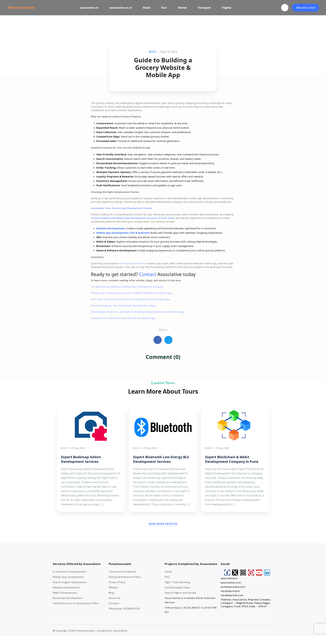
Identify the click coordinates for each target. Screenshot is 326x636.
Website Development (110, 228)
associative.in (89, 8)
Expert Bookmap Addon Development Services (81, 459)
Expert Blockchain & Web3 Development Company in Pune (231, 459)
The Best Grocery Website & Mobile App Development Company (127, 286)
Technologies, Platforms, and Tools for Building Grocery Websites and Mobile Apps (138, 311)
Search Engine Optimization (70, 582)
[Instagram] (243, 572)
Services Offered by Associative (77, 564)
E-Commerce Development (69, 571)
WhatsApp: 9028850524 (124, 608)
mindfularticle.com (232, 595)
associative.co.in (120, 8)
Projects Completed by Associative (191, 564)
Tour (164, 8)
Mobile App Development (68, 577)
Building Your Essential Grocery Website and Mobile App (123, 318)
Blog (111, 593)
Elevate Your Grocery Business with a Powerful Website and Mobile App (131, 293)
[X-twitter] (235, 572)
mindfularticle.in (230, 591)
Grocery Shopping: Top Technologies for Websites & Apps (123, 305)
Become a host (305, 8)
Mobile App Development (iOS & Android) (122, 232)
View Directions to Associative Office (76, 603)
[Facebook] (227, 572)
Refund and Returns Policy (125, 577)
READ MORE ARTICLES (163, 523)
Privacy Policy (117, 582)
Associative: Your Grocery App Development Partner (121, 208)
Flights (226, 8)
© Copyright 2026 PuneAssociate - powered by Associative (90, 630)
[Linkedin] (267, 572)
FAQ (167, 577)
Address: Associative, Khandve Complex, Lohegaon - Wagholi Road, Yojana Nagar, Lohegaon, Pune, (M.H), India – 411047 (246, 603)
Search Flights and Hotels (180, 593)
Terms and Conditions (122, 571)
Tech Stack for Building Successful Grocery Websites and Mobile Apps (130, 299)
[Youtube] (259, 572)
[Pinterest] (251, 572)
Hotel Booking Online (177, 587)
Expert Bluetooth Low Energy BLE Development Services (161, 459)
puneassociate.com (233, 587)
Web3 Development (65, 593)
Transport (204, 8)
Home (168, 571)
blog (152, 52)
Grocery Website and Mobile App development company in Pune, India (132, 218)
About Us (114, 598)
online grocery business (132, 263)
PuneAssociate (120, 564)
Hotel (146, 8)
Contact (148, 274)
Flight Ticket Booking (177, 582)
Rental (182, 8)
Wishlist (113, 587)
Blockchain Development (68, 598)
